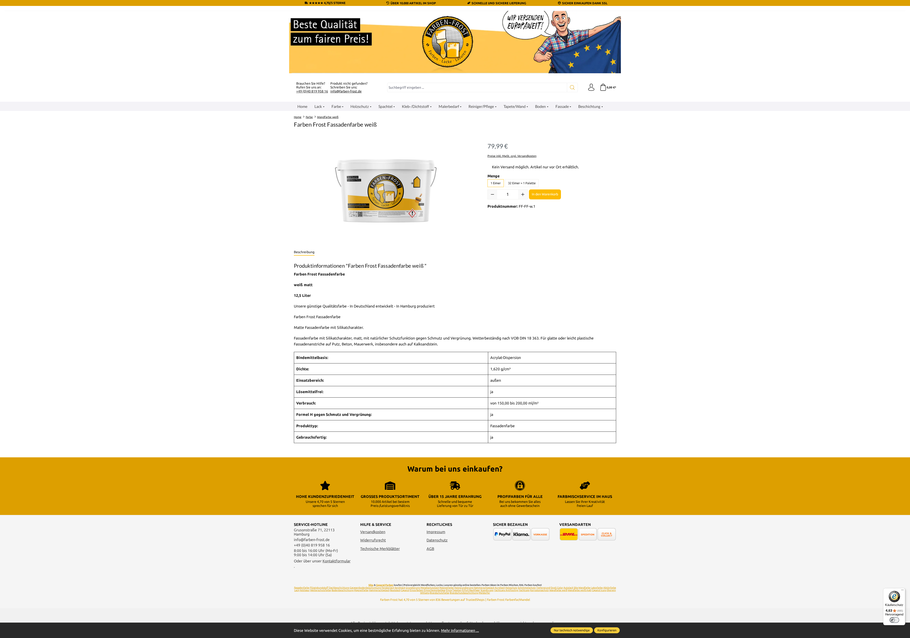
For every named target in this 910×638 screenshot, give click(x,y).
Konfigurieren (606, 630)
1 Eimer (496, 183)
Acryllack (500, 587)
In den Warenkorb (545, 194)
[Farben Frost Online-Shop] (455, 42)
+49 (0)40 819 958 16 (312, 91)
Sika (371, 585)
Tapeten (457, 590)
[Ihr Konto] (591, 87)
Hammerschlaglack (484, 587)
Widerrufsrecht (373, 540)
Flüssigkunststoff (319, 587)
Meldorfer (484, 593)
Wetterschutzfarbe (320, 590)
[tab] (304, 252)
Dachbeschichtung (339, 587)
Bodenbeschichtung (343, 590)
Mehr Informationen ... (460, 630)
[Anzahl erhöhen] (523, 194)
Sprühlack (400, 587)
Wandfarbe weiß (558, 590)
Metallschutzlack (429, 587)
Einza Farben (416, 590)
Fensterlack (388, 587)
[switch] (894, 620)
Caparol (405, 590)
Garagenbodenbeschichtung (365, 587)
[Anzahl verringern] (492, 194)
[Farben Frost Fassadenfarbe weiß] (386, 191)
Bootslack (395, 590)
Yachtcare (524, 590)
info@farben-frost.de (346, 91)
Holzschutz (511, 587)
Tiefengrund (543, 587)
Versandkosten (372, 532)
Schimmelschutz (527, 587)
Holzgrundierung (463, 587)
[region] (386, 191)
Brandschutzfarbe (439, 593)
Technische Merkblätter (380, 548)
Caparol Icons (599, 590)
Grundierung (413, 587)
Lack (296, 590)
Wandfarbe (584, 587)
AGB (430, 548)
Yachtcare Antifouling (506, 590)
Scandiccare (487, 590)
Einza (449, 590)
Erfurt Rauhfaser (471, 590)
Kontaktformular (336, 561)
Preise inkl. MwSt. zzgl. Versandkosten (512, 155)
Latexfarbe (597, 587)
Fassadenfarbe (301, 587)
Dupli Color (557, 587)
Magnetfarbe (446, 587)
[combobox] (477, 87)
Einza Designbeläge (435, 590)
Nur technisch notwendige (572, 630)
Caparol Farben (384, 585)
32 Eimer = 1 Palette (522, 183)
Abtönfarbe (609, 587)
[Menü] (902, 591)
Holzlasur (305, 590)
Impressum (436, 532)
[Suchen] (572, 87)
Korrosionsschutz (539, 590)
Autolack (568, 587)
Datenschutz (437, 540)
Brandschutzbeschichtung (464, 593)
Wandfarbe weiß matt (580, 590)
